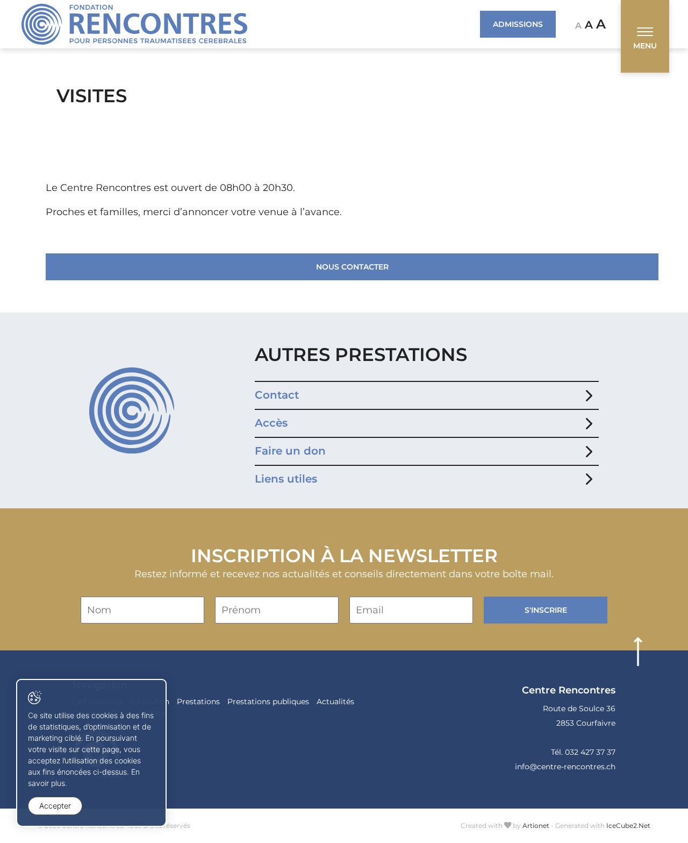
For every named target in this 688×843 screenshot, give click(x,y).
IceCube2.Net (628, 825)
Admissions (518, 24)
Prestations (198, 701)
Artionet (535, 825)
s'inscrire (546, 610)
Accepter (55, 805)
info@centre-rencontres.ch (565, 766)
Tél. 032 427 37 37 (583, 752)
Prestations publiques (268, 701)
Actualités (335, 701)
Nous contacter (352, 267)
